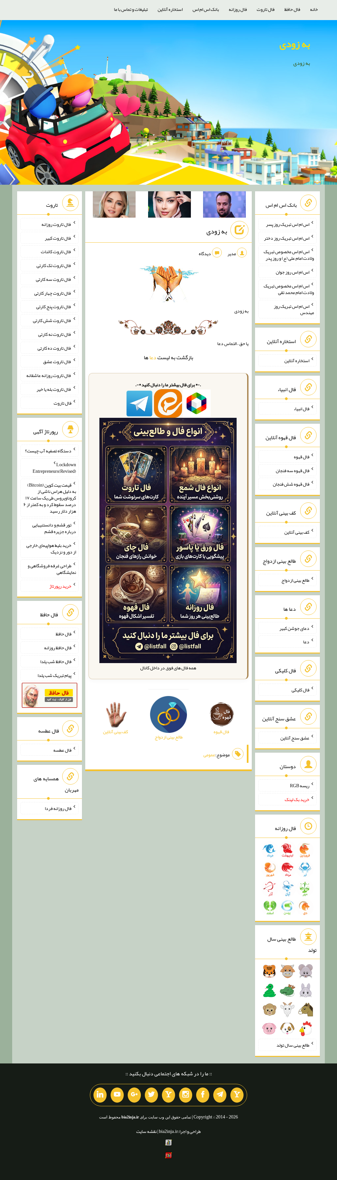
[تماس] (168, 1095)
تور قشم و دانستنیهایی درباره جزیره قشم (54, 528)
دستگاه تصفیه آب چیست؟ (48, 450)
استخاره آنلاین (170, 9)
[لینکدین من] (100, 1095)
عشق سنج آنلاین (294, 737)
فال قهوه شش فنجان (291, 484)
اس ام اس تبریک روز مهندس (294, 309)
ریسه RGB (299, 785)
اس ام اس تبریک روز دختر (286, 237)
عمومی (209, 754)
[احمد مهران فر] (224, 205)
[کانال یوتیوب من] (117, 1095)
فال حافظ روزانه (57, 647)
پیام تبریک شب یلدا (54, 675)
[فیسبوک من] (202, 1095)
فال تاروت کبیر (58, 237)
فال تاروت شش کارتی (52, 320)
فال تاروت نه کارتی (54, 334)
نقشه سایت (146, 1131)
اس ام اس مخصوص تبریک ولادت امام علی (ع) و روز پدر (289, 255)
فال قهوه (301, 456)
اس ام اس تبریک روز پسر (287, 224)
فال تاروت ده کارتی (54, 347)
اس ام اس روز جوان (292, 272)
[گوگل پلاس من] (134, 1095)
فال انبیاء (301, 408)
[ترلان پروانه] (169, 205)
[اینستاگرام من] (185, 1095)
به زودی (294, 44)
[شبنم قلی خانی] (114, 205)
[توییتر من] (151, 1095)
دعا (152, 357)
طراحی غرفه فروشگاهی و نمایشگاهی (52, 569)
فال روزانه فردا (58, 808)
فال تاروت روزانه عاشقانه (48, 375)
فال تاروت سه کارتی (53, 279)
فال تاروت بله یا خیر (54, 389)
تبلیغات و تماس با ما (131, 9)
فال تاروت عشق (57, 361)
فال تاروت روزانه (56, 224)
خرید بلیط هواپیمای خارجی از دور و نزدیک (51, 548)
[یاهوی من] (237, 1095)
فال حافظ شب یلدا (55, 661)
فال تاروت (265, 9)
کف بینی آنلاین (296, 532)
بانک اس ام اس (206, 9)
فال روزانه (238, 9)
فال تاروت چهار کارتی (52, 292)
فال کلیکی (300, 689)
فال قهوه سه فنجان (292, 470)
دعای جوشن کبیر (294, 627)
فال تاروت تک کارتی (54, 265)
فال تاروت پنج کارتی (53, 306)
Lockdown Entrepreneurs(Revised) (54, 468)
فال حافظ (292, 9)
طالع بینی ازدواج (295, 580)
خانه (314, 9)
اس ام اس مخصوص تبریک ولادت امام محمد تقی (289, 289)
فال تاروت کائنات (56, 251)
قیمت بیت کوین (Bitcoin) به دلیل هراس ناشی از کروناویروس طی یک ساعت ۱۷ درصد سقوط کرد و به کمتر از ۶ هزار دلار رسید (49, 498)
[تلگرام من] (219, 1095)
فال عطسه (62, 749)
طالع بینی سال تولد (292, 1045)
